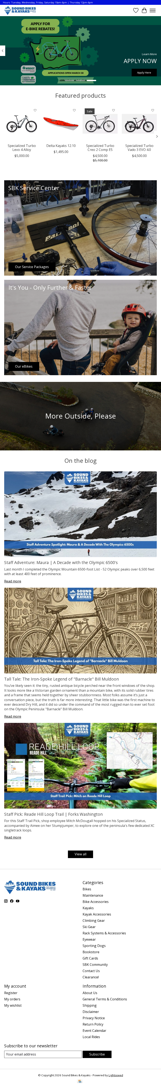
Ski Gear (89, 927)
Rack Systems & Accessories (104, 933)
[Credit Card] (79, 1082)
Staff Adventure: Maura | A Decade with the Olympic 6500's (61, 562)
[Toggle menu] (152, 10)
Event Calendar (94, 1030)
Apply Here (144, 72)
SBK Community (95, 964)
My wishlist (13, 1005)
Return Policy (93, 1024)
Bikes (87, 889)
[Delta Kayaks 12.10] (60, 123)
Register (10, 993)
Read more (12, 581)
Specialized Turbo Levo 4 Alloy (22, 147)
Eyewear (89, 939)
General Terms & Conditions (105, 999)
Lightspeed (116, 1075)
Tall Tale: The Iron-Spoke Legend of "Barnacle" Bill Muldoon (61, 679)
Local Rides (91, 1037)
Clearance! (91, 977)
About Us (90, 993)
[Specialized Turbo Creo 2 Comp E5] (100, 123)
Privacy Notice (94, 1018)
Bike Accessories (96, 901)
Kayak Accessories (97, 914)
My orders (12, 999)
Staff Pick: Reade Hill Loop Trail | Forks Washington (53, 814)
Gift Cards (90, 958)
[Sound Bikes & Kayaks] (20, 10)
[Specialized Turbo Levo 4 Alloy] (21, 123)
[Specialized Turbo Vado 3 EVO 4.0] (139, 123)
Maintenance (93, 895)
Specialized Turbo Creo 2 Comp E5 (100, 147)
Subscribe (97, 1054)
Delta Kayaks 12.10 (61, 145)
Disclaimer (91, 1011)
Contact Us (91, 971)
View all (80, 854)
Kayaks (88, 908)
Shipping (90, 1005)
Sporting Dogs (94, 945)
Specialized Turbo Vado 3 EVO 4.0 (139, 147)
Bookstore (91, 952)
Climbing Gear (94, 920)
